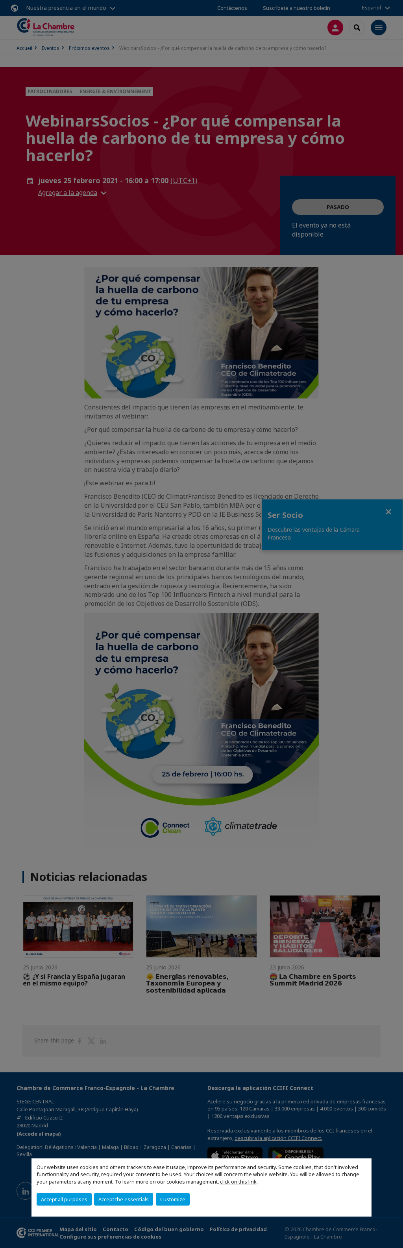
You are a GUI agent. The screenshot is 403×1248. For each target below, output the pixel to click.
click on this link (238, 1181)
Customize (172, 1199)
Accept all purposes (64, 1199)
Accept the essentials (123, 1199)
